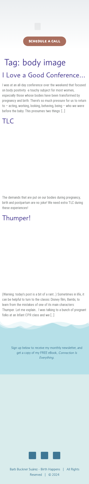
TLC (8, 121)
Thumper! (16, 218)
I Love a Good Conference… (43, 75)
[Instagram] (44, 455)
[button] (38, 26)
